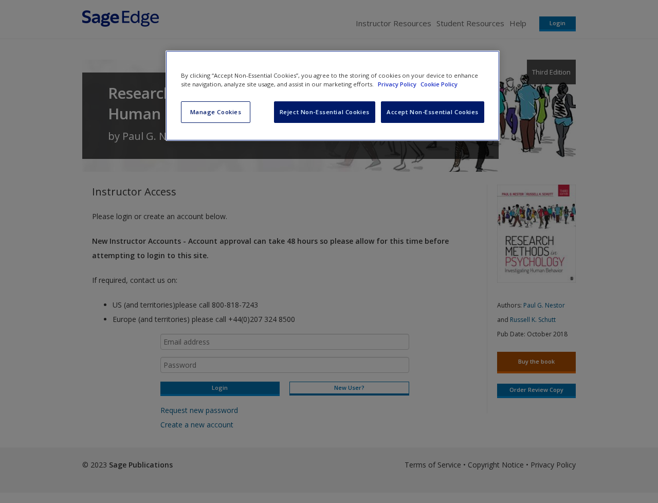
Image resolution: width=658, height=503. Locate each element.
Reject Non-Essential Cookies (325, 112)
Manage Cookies (216, 112)
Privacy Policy (398, 84)
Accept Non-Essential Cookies (433, 112)
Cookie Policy (439, 84)
